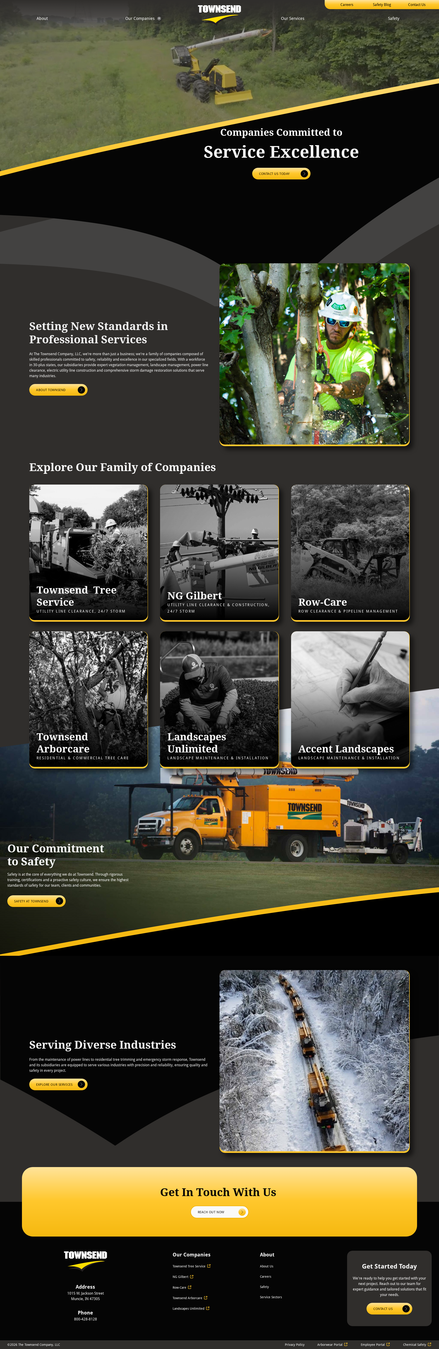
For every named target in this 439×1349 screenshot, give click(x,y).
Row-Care (179, 1287)
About (42, 18)
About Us (266, 1266)
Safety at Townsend (32, 901)
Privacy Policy (295, 1344)
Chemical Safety (414, 1344)
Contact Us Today (274, 173)
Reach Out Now (211, 1212)
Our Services (292, 18)
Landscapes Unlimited (189, 1308)
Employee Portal (373, 1344)
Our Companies (140, 18)
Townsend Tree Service (189, 1266)
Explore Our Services (54, 1084)
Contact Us (417, 4)
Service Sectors (271, 1297)
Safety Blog (382, 4)
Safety (393, 18)
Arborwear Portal (330, 1344)
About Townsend (51, 390)
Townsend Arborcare (187, 1298)
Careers (346, 4)
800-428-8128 (85, 1319)
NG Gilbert (180, 1276)
